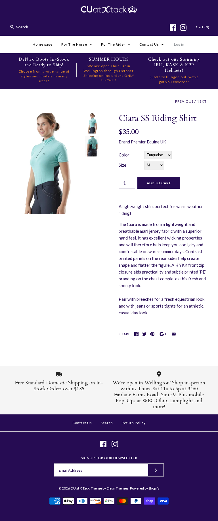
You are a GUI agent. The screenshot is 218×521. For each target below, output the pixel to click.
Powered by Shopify (145, 488)
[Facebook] (173, 27)
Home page (43, 44)
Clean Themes (117, 488)
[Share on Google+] (163, 334)
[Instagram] (183, 27)
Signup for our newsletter (109, 458)
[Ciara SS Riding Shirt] (46, 116)
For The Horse (76, 44)
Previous (184, 101)
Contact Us (151, 44)
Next (202, 101)
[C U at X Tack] (109, 9)
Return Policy (134, 423)
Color (124, 154)
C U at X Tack (79, 488)
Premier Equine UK (148, 141)
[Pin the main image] (152, 334)
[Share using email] (174, 334)
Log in (179, 44)
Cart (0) (202, 27)
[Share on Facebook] (136, 334)
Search (107, 423)
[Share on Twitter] (144, 334)
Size (122, 165)
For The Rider (115, 44)
